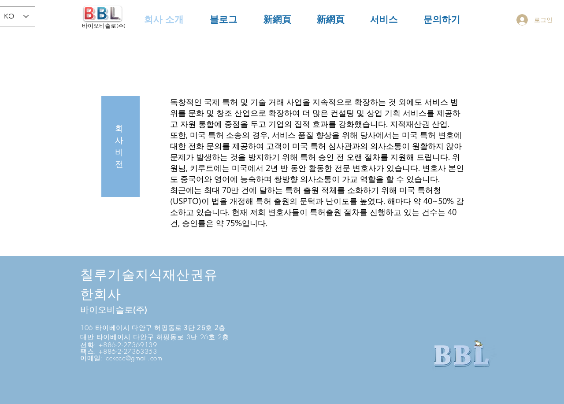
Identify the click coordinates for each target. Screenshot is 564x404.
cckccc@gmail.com (134, 358)
